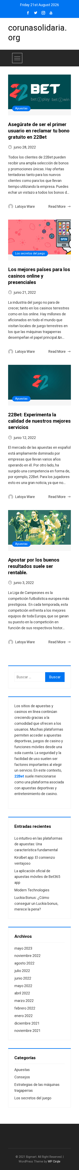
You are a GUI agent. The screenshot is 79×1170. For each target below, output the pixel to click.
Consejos (22, 1077)
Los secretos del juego (30, 253)
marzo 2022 (24, 1000)
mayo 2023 (23, 948)
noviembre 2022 (27, 955)
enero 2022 (23, 1016)
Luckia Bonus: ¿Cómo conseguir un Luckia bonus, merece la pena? (36, 903)
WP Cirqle (54, 1161)
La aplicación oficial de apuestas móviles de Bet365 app (37, 877)
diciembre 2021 (27, 1023)
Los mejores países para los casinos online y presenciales (39, 276)
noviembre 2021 (27, 1030)
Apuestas (21, 108)
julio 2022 (22, 971)
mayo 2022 (23, 986)
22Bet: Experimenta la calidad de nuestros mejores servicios (39, 421)
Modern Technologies (31, 890)
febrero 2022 (24, 1008)
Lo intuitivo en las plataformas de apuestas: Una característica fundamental (38, 844)
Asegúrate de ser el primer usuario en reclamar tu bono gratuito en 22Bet (38, 131)
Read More (57, 206)
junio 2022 (22, 978)
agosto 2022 (24, 963)
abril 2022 (22, 993)
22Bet (19, 776)
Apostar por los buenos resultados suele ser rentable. (33, 566)
